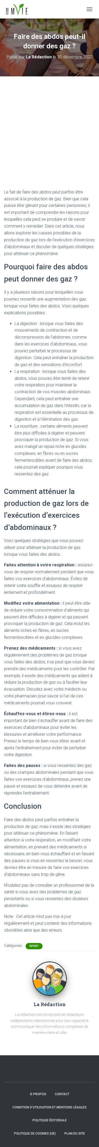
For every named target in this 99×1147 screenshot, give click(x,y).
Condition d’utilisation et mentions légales (49, 1107)
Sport (34, 946)
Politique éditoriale (49, 1120)
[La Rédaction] (49, 978)
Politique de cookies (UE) (35, 1133)
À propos (38, 1094)
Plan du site (74, 1133)
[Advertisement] (49, 128)
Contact (62, 1094)
